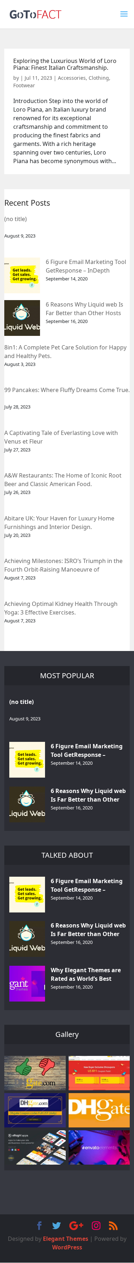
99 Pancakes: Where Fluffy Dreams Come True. (67, 390)
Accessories (72, 77)
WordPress (67, 1247)
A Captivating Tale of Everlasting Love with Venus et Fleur (61, 437)
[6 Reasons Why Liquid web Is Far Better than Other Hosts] (22, 318)
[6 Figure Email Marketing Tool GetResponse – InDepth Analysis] (22, 275)
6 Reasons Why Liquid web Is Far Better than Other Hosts (84, 308)
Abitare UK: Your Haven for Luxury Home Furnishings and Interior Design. (59, 522)
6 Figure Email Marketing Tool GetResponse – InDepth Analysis (86, 266)
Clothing (99, 77)
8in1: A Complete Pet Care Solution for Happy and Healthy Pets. (65, 351)
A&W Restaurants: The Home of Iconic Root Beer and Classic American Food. (62, 479)
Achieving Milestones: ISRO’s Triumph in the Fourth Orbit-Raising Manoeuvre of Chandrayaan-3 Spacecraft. (63, 565)
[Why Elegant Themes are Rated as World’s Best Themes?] (27, 984)
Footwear (24, 85)
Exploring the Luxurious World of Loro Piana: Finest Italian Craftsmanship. (64, 64)
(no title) (15, 219)
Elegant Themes (65, 1239)
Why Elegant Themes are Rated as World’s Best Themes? (86, 975)
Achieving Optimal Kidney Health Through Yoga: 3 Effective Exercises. (61, 608)
